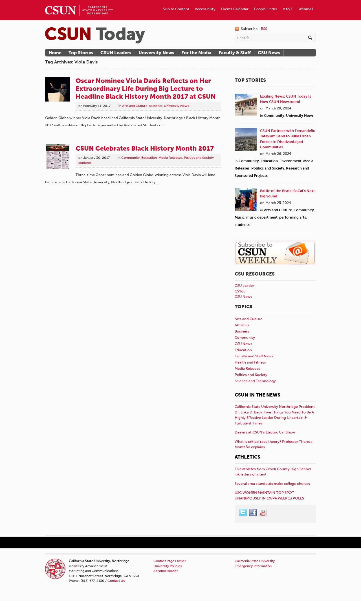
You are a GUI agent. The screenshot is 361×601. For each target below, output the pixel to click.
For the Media (196, 52)
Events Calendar (234, 9)
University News (156, 52)
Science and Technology (255, 381)
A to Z (288, 9)
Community (130, 158)
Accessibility (205, 9)
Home (55, 52)
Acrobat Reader (165, 571)
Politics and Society (199, 158)
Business (242, 331)
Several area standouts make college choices (272, 483)
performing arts (292, 217)
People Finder (265, 9)
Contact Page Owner (169, 561)
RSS (264, 29)
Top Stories (81, 52)
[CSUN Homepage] (79, 2)
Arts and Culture (135, 106)
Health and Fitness (250, 362)
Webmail (305, 9)
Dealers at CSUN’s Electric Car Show (265, 432)
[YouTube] (263, 513)
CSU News (269, 52)
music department (262, 217)
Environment (290, 161)
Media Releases (170, 158)
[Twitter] (243, 513)
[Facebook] (253, 513)
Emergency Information (253, 566)
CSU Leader (244, 285)
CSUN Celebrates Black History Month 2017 (145, 148)
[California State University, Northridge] (95, 35)
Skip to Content (176, 9)
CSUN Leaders (115, 52)
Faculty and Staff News (254, 356)
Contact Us (116, 581)
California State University (255, 561)
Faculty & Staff (235, 52)
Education (149, 158)
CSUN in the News (257, 395)
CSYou (240, 291)
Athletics (242, 325)
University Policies (167, 566)
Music (240, 217)
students (155, 106)
